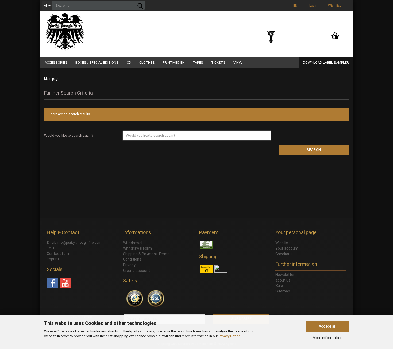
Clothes (147, 63)
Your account (287, 248)
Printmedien (174, 63)
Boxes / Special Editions (97, 63)
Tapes (198, 63)
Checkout (283, 254)
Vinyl (237, 63)
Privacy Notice (229, 336)
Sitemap (282, 291)
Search (313, 150)
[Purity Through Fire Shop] (85, 29)
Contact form (58, 254)
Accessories (56, 63)
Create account (136, 270)
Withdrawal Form (137, 248)
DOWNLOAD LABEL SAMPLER (326, 63)
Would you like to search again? (68, 135)
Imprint (53, 259)
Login (312, 5)
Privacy (129, 265)
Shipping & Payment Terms (146, 254)
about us (283, 280)
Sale (279, 285)
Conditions (132, 259)
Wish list (333, 5)
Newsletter (285, 274)
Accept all (327, 326)
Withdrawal (132, 243)
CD (129, 63)
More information (327, 338)
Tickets (218, 63)
